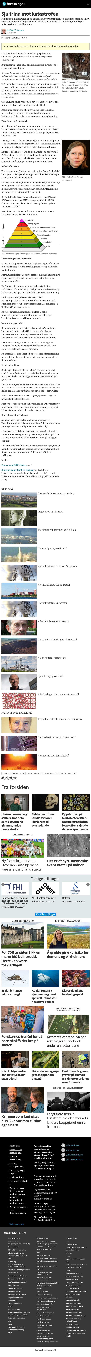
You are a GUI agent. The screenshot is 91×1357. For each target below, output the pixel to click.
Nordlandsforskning (44, 1295)
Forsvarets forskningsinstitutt (19, 1270)
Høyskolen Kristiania (15, 1297)
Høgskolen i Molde (15, 1285)
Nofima (39, 1288)
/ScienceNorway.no (74, 1159)
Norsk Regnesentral (44, 1319)
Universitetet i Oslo (72, 1309)
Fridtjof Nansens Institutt (17, 1276)
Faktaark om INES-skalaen (14, 465)
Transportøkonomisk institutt (76, 1291)
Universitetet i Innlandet (74, 1306)
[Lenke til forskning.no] (42, 3)
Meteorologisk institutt (16, 1318)
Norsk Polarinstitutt (44, 1316)
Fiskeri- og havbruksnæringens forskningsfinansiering (16, 1264)
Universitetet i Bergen (73, 1303)
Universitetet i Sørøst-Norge (75, 1315)
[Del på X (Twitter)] (7, 778)
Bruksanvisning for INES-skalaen (17, 470)
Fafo (9, 1258)
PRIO (67, 1241)
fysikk (6, 773)
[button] (3, 884)
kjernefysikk (17, 773)
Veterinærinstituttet (73, 1327)
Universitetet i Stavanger (74, 1312)
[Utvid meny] (88, 4)
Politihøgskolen (71, 1238)
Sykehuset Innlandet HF (74, 1283)
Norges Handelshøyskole (46, 1301)
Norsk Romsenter (43, 1322)
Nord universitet (42, 1292)
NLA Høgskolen (42, 1238)
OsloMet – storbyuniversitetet (47, 1342)
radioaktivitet (50, 773)
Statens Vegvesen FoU (73, 1273)
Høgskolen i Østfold (15, 1288)
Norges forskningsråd (45, 1304)
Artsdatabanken (14, 1247)
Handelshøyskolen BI (15, 1279)
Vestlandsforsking (72, 1324)
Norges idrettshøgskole (45, 1313)
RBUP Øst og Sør (71, 1244)
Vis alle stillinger (45, 914)
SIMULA (68, 1253)
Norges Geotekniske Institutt (47, 1298)
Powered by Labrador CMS (45, 1350)
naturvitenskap (68, 773)
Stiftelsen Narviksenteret (74, 1276)
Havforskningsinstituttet (17, 1282)
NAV (9, 1321)
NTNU (39, 1252)
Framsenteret (13, 1273)
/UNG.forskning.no (74, 1155)
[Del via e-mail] (15, 778)
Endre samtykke (16, 1224)
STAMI (68, 1270)
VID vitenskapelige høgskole (76, 1330)
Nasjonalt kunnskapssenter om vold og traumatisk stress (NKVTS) (47, 1261)
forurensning (33, 773)
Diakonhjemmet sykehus (17, 1250)
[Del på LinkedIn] (11, 778)
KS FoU (10, 1306)
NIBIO (10, 1324)
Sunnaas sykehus (72, 1280)
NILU (10, 1333)
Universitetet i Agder (73, 1300)
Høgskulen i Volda (14, 1291)
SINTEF (68, 1256)
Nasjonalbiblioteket (44, 1255)
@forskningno (72, 1145)
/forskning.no (72, 1150)
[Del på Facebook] (3, 778)
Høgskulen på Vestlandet (17, 1294)
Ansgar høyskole (14, 1238)
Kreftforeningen (14, 1309)
